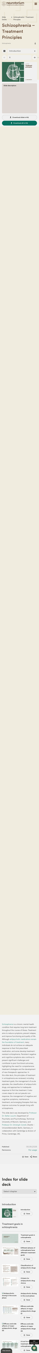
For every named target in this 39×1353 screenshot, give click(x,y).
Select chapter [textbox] (10, 1191)
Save (26, 1214)
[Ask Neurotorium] (34, 1348)
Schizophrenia (6, 43)
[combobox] (22, 51)
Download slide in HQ (19, 117)
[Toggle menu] (35, 4)
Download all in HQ (19, 123)
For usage (32, 1150)
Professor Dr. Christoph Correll (14, 1125)
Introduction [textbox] (15, 51)
